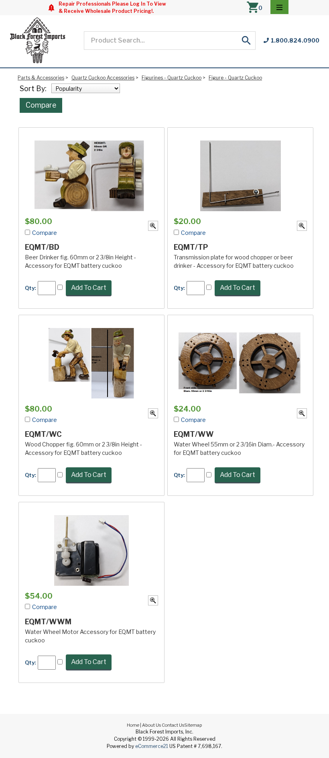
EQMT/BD (42, 247)
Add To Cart (88, 287)
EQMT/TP (191, 247)
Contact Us (173, 725)
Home (133, 725)
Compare (41, 105)
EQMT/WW (194, 434)
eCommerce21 (151, 746)
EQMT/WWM (48, 621)
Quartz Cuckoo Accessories (102, 78)
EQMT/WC (43, 434)
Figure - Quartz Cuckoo (235, 78)
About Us (151, 725)
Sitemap (193, 725)
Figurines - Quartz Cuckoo (171, 78)
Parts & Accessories (41, 78)
